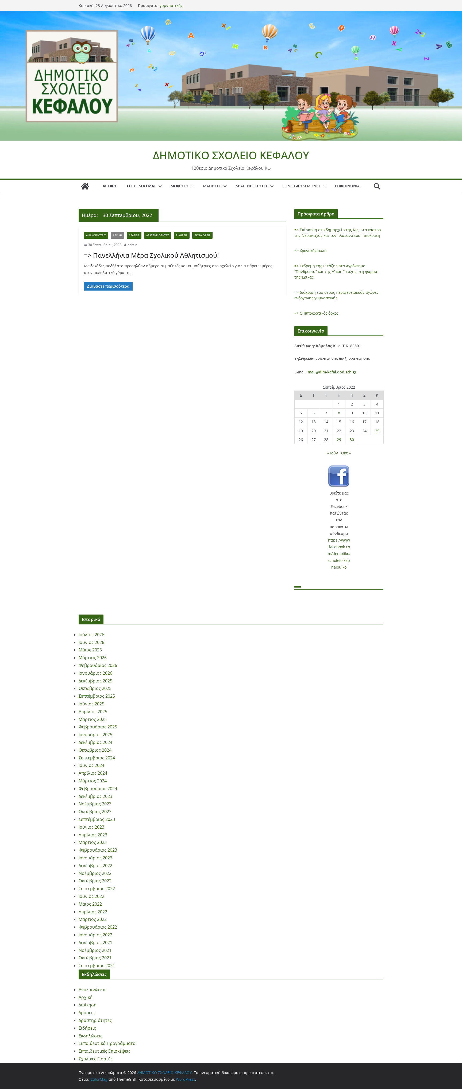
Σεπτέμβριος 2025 (97, 696)
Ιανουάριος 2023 (95, 858)
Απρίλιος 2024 (93, 773)
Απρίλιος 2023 (93, 835)
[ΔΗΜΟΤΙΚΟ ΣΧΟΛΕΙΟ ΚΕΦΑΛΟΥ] (231, 15)
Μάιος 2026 (90, 650)
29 (339, 439)
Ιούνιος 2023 (91, 827)
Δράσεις (134, 235)
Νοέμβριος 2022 (95, 873)
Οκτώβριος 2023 (95, 811)
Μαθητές (212, 185)
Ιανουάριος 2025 (95, 734)
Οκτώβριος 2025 (95, 688)
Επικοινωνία (347, 185)
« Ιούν (332, 452)
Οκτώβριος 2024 (95, 750)
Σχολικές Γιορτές (96, 1059)
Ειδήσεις (181, 235)
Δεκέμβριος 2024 (95, 742)
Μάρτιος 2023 (93, 842)
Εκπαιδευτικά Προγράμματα (107, 1043)
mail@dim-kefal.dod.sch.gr (332, 371)
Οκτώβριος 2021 (95, 958)
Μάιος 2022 (90, 904)
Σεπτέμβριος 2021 (97, 965)
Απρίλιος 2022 (93, 912)
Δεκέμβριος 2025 (95, 681)
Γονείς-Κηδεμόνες (301, 185)
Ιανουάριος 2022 (95, 935)
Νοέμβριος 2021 (95, 950)
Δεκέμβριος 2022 (95, 865)
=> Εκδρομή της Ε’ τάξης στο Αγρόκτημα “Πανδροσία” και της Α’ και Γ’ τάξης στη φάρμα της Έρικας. (335, 271)
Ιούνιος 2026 (91, 642)
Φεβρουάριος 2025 (98, 727)
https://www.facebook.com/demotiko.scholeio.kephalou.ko (339, 554)
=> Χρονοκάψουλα (310, 250)
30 (352, 439)
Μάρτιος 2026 (93, 658)
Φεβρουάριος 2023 (98, 850)
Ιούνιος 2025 (91, 704)
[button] (159, 186)
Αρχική (109, 185)
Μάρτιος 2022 (93, 919)
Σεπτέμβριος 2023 (97, 819)
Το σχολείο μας (140, 185)
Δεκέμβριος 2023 (95, 796)
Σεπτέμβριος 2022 (97, 888)
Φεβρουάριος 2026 (98, 665)
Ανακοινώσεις (96, 235)
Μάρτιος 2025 (93, 719)
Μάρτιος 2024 (93, 781)
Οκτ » (346, 452)
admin (132, 244)
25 (377, 430)
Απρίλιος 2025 (93, 712)
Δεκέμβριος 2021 (95, 942)
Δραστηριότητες (252, 185)
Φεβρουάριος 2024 (98, 788)
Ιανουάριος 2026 (95, 673)
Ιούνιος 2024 (91, 765)
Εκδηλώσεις (202, 235)
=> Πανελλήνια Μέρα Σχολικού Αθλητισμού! (151, 255)
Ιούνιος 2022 (91, 896)
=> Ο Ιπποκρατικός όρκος (316, 313)
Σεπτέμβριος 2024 (97, 758)
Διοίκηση (179, 185)
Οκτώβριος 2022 (95, 881)
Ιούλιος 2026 (91, 635)
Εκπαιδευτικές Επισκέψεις (104, 1051)
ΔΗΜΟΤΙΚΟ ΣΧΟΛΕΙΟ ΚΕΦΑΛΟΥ (231, 155)
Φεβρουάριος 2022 (98, 927)
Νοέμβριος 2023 (95, 804)
